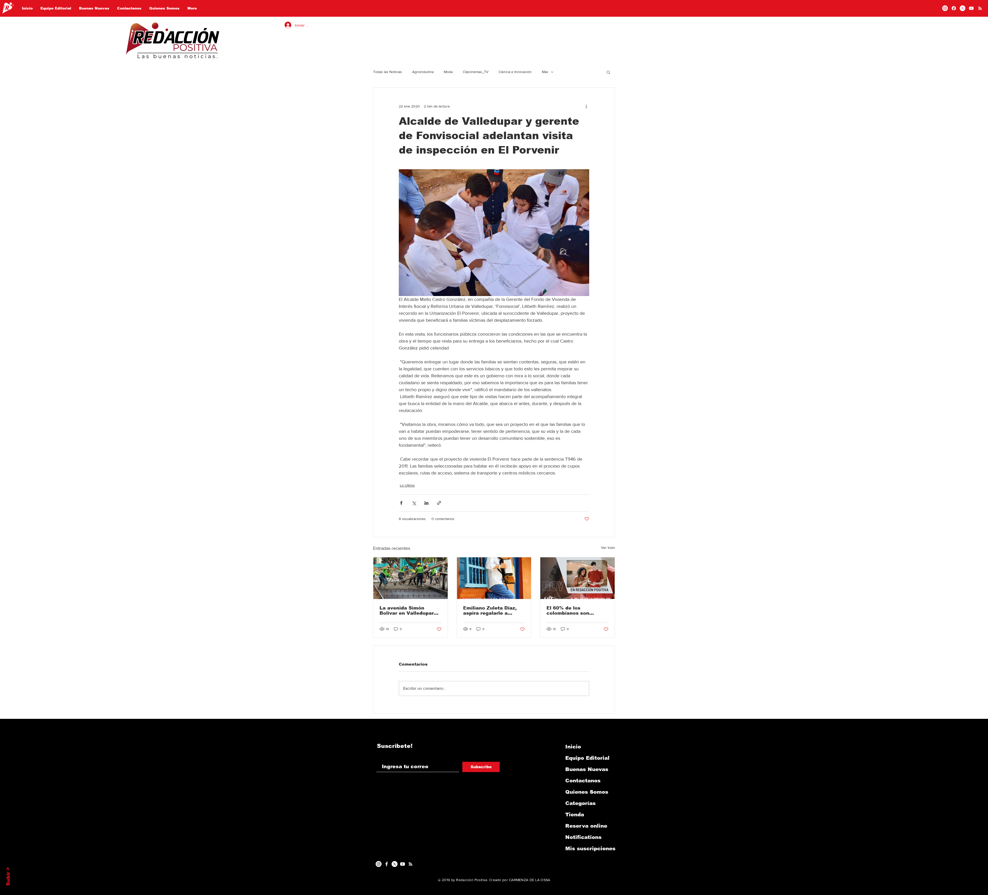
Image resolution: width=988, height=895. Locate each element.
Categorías (580, 803)
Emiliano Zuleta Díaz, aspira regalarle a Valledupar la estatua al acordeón (493, 610)
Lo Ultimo (407, 485)
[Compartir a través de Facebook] (401, 502)
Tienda (574, 814)
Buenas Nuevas (586, 769)
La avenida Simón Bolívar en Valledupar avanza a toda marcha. (408, 610)
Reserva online (586, 826)
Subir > (8, 876)
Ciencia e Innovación (515, 72)
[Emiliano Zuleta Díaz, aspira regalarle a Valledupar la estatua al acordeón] (494, 578)
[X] (962, 8)
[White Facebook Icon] (387, 864)
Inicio (573, 746)
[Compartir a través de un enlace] (439, 502)
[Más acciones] (586, 106)
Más (545, 72)
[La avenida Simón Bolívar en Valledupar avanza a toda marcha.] (410, 578)
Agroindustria (423, 72)
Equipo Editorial (587, 758)
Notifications (583, 837)
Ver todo (608, 547)
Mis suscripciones (590, 848)
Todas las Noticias (387, 72)
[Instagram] (945, 8)
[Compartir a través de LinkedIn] (426, 502)
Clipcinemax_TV (475, 72)
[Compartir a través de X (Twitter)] (413, 502)
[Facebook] (954, 8)
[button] (608, 72)
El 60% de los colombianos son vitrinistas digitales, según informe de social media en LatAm (576, 610)
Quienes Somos (586, 792)
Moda (448, 72)
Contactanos (583, 780)
